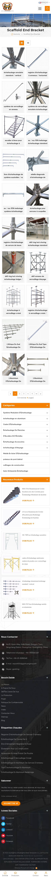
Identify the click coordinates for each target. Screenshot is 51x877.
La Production (6, 695)
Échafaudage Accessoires (13, 442)
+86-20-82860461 (20, 658)
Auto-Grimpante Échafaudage (15, 471)
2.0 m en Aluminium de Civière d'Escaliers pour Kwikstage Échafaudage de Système (32, 515)
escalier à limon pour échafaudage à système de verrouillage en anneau (13, 142)
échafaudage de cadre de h (14, 739)
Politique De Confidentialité (12, 702)
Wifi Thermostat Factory (25, 865)
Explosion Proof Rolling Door (17, 862)
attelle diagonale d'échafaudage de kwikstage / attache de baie (37, 176)
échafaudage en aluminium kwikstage (17, 772)
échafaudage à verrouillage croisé (16, 758)
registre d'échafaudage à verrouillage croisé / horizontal (37, 312)
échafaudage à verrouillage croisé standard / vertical (13, 312)
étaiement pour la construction (14, 749)
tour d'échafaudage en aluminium (15, 768)
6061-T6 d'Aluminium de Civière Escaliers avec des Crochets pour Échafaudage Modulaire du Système (34, 492)
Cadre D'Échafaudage (12, 424)
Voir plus (27, 500)
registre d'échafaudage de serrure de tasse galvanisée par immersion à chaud (13, 244)
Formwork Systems (39, 862)
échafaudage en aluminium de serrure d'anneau (22, 763)
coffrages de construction (13, 465)
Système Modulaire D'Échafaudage (17, 413)
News (3, 706)
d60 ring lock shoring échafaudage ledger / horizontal (13, 278)
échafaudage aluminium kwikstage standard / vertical (33, 582)
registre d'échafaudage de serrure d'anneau (21, 735)
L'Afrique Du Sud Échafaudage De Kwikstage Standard (13, 346)
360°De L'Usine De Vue (10, 692)
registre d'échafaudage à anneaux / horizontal (37, 74)
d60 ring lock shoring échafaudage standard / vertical (37, 244)
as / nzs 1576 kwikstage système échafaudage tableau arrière (13, 210)
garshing (15, 669)
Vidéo (3, 710)
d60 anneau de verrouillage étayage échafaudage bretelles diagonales (37, 278)
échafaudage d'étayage (13, 448)
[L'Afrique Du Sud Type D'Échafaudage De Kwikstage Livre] (37, 330)
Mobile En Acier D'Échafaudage (15, 453)
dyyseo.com (38, 856)
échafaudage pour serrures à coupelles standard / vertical (37, 210)
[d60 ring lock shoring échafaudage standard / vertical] (37, 228)
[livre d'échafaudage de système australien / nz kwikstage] (13, 160)
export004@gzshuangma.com (25, 664)
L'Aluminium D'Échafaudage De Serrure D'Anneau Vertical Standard (13, 380)
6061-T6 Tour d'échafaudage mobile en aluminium (34, 605)
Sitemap (4, 717)
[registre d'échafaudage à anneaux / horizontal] (37, 58)
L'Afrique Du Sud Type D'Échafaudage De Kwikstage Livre (37, 346)
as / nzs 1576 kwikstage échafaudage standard (37, 142)
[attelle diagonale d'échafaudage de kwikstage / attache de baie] (37, 160)
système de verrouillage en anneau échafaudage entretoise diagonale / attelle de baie (13, 108)
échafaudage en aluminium (14, 418)
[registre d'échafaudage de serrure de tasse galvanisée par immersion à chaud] (13, 228)
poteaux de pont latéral (12, 459)
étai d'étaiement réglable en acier (16, 744)
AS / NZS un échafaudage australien (34, 535)
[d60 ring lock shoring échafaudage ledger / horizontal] (13, 262)
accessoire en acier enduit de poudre (17, 753)
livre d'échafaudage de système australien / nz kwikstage (13, 176)
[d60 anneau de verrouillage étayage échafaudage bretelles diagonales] (37, 262)
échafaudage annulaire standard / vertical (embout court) (13, 74)
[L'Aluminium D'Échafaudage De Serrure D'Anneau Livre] (37, 364)
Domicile (16, 34)
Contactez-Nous (7, 713)
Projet (3, 699)
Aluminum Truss (41, 859)
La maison (5, 684)
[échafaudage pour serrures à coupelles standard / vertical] (37, 194)
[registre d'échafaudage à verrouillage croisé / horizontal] (37, 296)
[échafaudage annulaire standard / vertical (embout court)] (13, 58)
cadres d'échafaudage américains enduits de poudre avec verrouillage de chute (34, 561)
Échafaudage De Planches (14, 430)
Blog (3, 720)
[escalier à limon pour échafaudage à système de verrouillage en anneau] (13, 126)
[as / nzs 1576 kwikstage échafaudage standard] (37, 126)
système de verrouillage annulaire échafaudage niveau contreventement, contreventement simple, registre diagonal (38, 108)
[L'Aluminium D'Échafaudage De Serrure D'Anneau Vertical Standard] (13, 364)
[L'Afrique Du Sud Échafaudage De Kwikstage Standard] (13, 330)
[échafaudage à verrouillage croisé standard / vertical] (13, 296)
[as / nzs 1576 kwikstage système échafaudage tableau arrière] (13, 194)
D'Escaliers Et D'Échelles (12, 436)
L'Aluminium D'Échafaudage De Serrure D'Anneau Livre (37, 380)
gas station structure (24, 859)
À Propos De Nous (8, 688)
